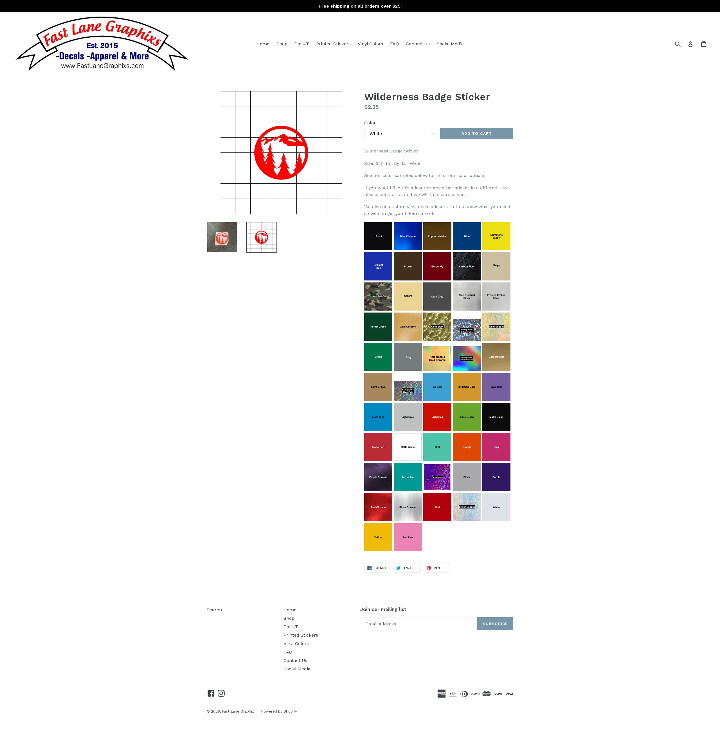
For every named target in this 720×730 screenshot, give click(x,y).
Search (214, 609)
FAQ (394, 43)
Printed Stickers (333, 43)
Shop (281, 43)
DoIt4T (301, 43)
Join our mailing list (383, 609)
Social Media (450, 43)
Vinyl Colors (370, 43)
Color (370, 122)
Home (262, 43)
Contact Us (418, 43)
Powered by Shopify (279, 711)
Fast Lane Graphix (238, 711)
